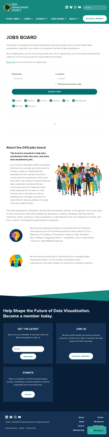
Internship (56, 101)
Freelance (30, 101)
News (81, 422)
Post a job (10, 62)
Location (60, 74)
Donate (28, 394)
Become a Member (94, 18)
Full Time (43, 101)
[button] (96, 430)
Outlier (100, 417)
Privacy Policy (31, 428)
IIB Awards (99, 422)
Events (81, 426)
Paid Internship (80, 101)
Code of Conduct (11, 428)
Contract (18, 101)
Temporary (32, 106)
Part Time (18, 106)
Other (67, 101)
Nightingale (98, 426)
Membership (78, 430)
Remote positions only (69, 84)
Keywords (17, 74)
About (81, 417)
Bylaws (21, 428)
